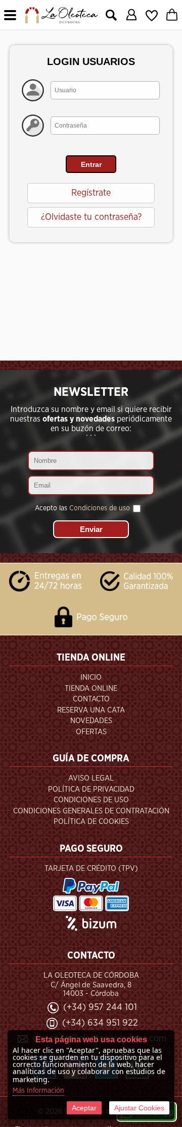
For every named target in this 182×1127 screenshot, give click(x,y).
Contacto (91, 699)
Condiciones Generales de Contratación (91, 811)
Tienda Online (91, 688)
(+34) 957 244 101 (100, 1007)
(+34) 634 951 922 (100, 1023)
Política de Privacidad (91, 789)
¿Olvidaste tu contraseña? (91, 217)
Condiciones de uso (99, 508)
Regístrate (91, 193)
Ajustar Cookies (139, 1108)
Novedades (91, 721)
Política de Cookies (91, 821)
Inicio (91, 677)
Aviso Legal (91, 778)
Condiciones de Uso (91, 800)
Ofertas (91, 732)
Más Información (38, 1090)
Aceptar (84, 1108)
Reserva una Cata (91, 710)
